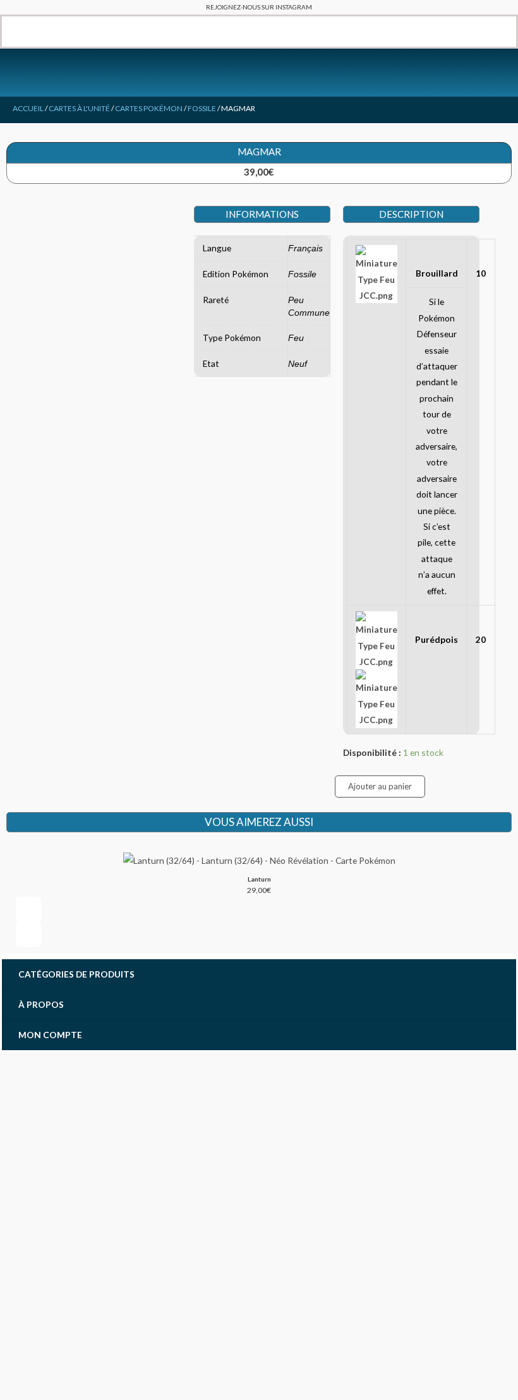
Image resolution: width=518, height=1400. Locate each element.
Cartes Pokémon (149, 108)
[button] (10, 31)
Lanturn (259, 879)
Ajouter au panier (380, 786)
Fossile (202, 108)
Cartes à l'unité (79, 108)
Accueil (28, 108)
